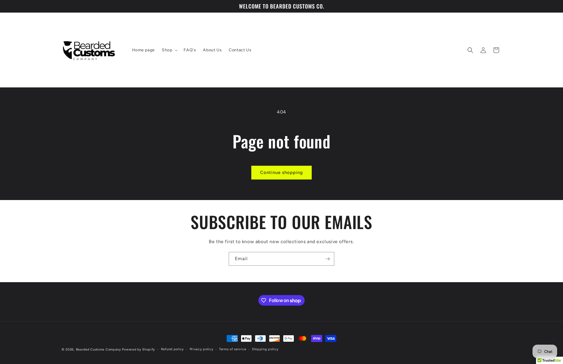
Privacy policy (201, 349)
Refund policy (172, 349)
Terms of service (232, 349)
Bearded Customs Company (98, 349)
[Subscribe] (327, 259)
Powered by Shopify (138, 349)
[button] (169, 50)
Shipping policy (265, 349)
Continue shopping (281, 172)
